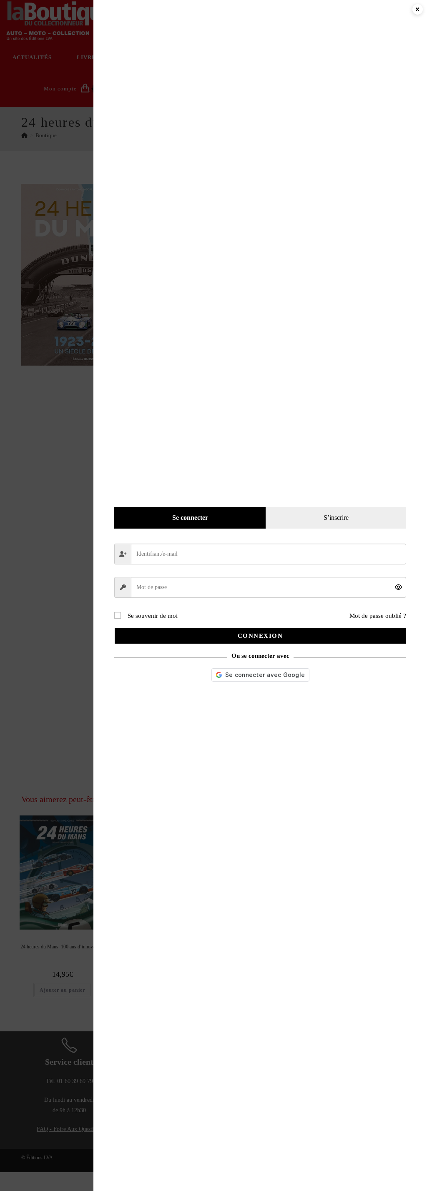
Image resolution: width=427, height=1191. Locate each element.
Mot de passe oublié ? (377, 615)
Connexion (260, 635)
